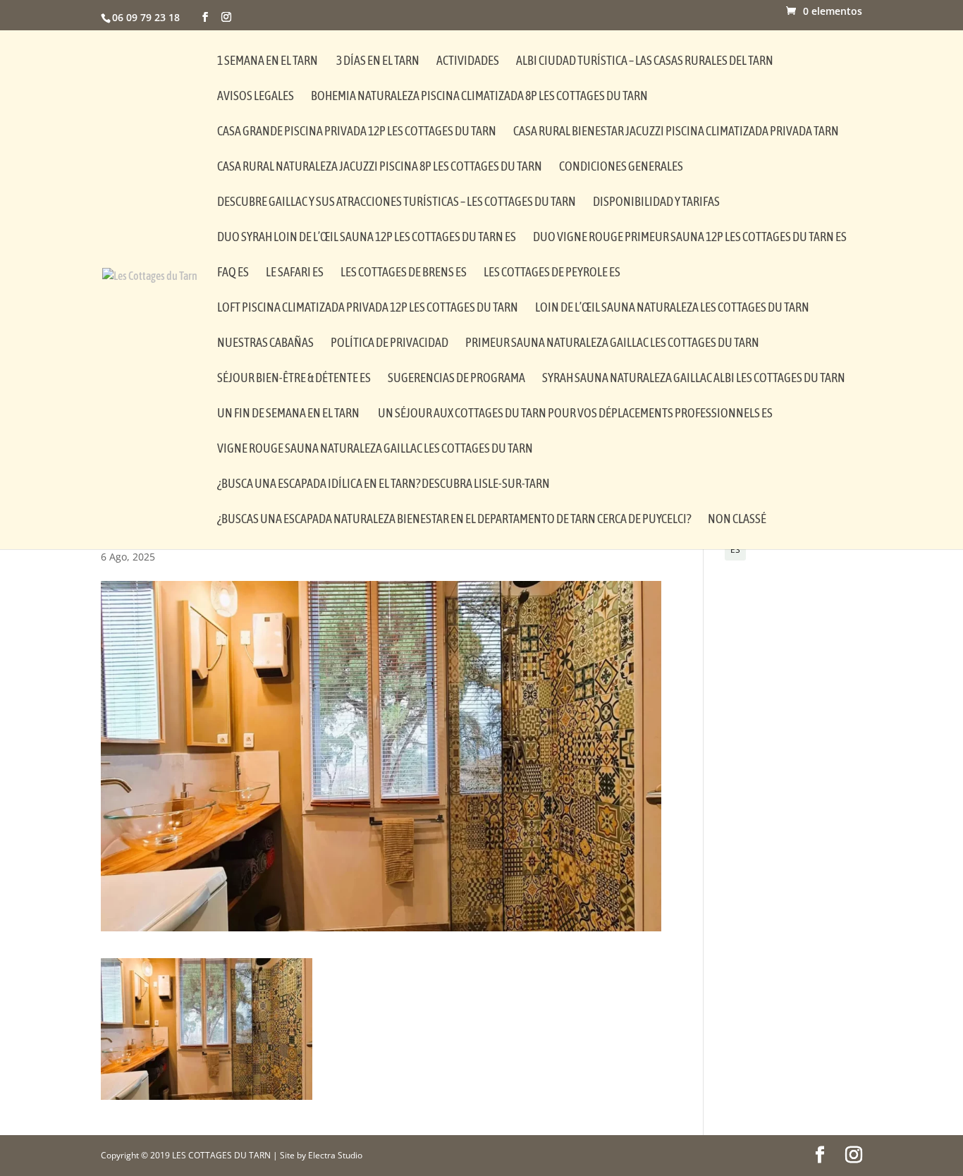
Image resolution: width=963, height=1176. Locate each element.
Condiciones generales (621, 167)
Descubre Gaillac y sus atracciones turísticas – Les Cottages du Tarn (396, 203)
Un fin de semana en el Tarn (289, 414)
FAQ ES (233, 273)
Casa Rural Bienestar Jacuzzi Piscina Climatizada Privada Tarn (676, 132)
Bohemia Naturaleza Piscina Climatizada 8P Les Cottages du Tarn (479, 97)
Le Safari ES (295, 273)
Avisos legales (255, 97)
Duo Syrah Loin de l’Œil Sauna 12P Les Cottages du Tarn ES (366, 238)
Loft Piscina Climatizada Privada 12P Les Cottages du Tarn (367, 308)
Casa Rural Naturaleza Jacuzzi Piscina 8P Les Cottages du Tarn (379, 167)
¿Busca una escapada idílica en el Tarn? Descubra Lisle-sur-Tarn (383, 485)
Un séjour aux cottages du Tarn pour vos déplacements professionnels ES (575, 414)
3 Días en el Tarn (377, 62)
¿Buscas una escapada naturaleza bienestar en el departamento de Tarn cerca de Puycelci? (454, 520)
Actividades (467, 62)
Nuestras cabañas (265, 344)
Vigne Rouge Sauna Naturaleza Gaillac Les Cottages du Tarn (375, 449)
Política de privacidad (389, 344)
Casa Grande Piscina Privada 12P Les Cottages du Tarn (356, 132)
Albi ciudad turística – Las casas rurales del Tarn (644, 62)
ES (735, 550)
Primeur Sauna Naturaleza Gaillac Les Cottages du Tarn (612, 344)
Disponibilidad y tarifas (656, 203)
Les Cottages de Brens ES (404, 273)
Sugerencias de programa (456, 379)
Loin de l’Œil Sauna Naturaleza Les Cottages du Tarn (672, 308)
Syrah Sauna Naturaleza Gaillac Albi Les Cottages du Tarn (693, 379)
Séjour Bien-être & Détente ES (294, 379)
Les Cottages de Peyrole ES (552, 273)
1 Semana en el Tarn (268, 62)
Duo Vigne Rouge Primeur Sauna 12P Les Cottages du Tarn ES (690, 238)
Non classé (737, 520)
